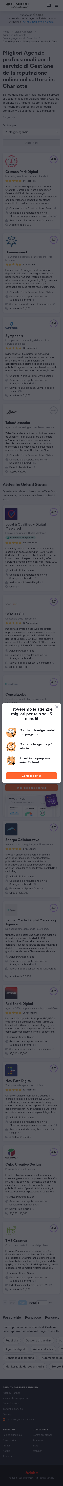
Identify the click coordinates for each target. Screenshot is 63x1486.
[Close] (57, 707)
